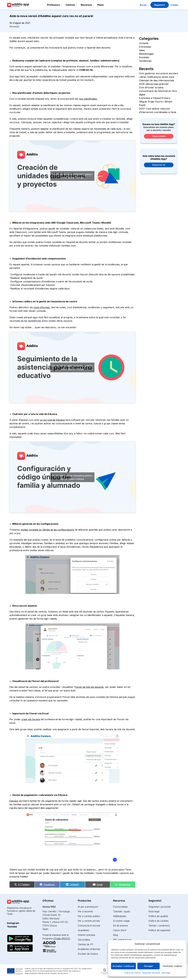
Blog (115, 934)
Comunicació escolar (89, 925)
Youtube (12, 926)
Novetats (14, 26)
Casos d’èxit (119, 930)
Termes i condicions (159, 925)
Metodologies (146, 53)
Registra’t (159, 5)
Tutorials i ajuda (121, 911)
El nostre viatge (121, 920)
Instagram (13, 923)
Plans (100, 4)
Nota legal (166, 973)
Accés (143, 5)
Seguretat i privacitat (151, 973)
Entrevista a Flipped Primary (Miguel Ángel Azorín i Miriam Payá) (155, 102)
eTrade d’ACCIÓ (61, 938)
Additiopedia (119, 916)
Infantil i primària (86, 934)
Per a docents (85, 911)
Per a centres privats (89, 920)
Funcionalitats (120, 906)
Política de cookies (132, 973)
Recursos (86, 4)
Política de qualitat (158, 916)
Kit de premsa (120, 925)
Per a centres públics (89, 916)
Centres (70, 4)
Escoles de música (88, 953)
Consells (143, 43)
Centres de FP (85, 944)
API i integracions (122, 939)
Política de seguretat (159, 930)
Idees (142, 50)
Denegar (148, 966)
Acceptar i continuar (123, 966)
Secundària (84, 939)
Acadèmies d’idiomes (89, 949)
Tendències (145, 60)
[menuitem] (175, 5)
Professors (53, 4)
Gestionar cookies (172, 966)
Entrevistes (145, 46)
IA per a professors (88, 906)
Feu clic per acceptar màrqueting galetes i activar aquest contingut (72, 176)
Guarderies (83, 930)
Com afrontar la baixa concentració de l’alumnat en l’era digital (158, 91)
